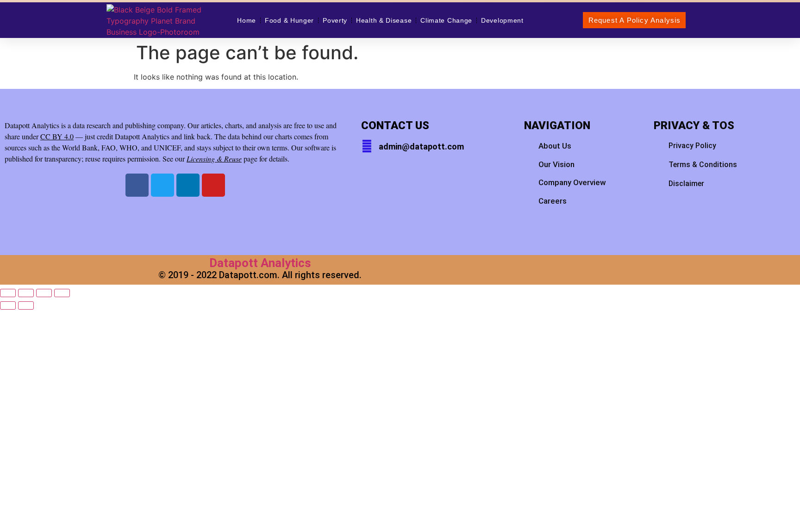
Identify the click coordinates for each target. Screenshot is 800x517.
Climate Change (446, 20)
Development (502, 20)
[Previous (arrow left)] (8, 305)
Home (246, 20)
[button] (634, 20)
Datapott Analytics (260, 263)
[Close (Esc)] (62, 293)
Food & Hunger (289, 20)
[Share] (44, 293)
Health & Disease (384, 20)
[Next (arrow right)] (26, 305)
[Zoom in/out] (8, 293)
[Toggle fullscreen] (26, 293)
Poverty (335, 20)
